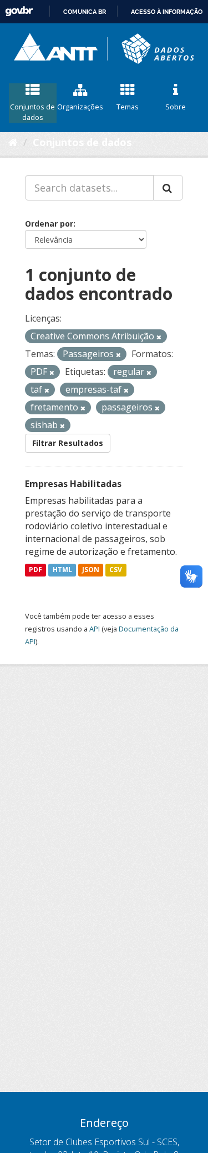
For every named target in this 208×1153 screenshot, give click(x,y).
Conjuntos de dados (32, 112)
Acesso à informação (166, 12)
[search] (168, 187)
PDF (35, 570)
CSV (115, 570)
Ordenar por (49, 223)
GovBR (19, 11)
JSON (90, 570)
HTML (62, 570)
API (94, 629)
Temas (127, 107)
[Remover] (158, 337)
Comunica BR (84, 12)
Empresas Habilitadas (73, 484)
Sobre (175, 107)
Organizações (80, 107)
